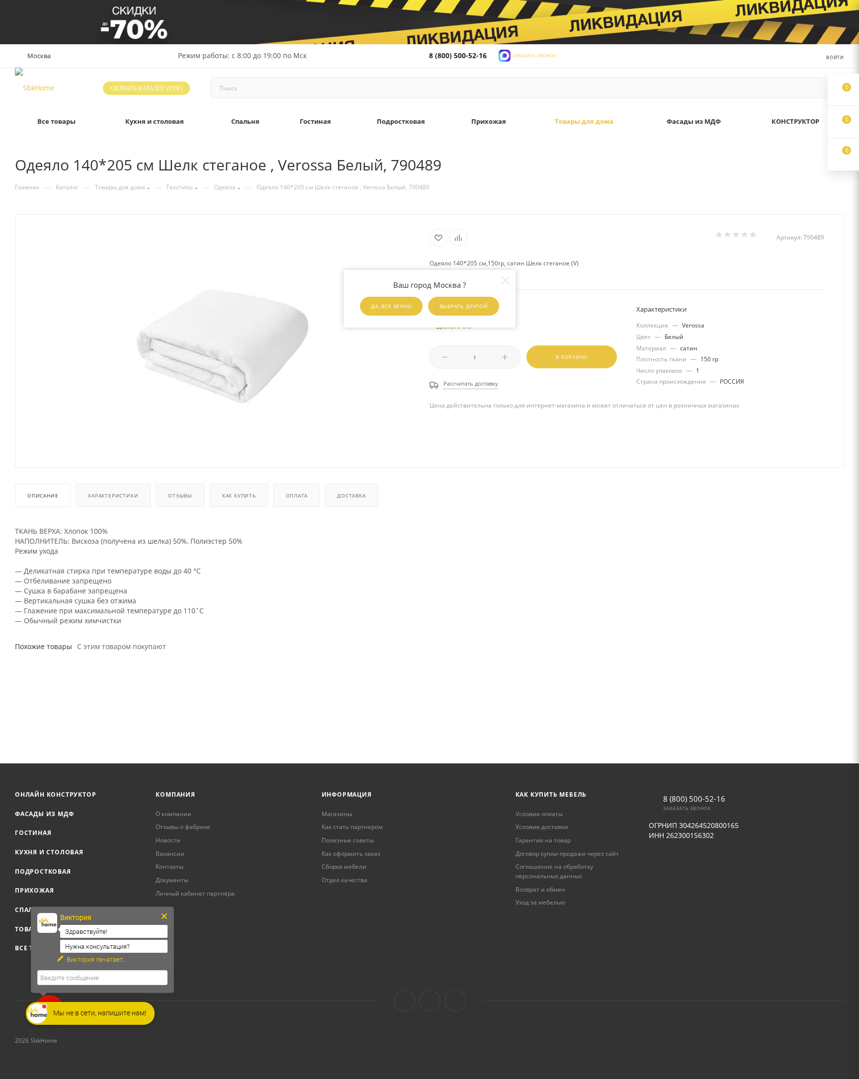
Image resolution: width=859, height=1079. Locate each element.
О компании (173, 814)
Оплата (297, 495)
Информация (347, 794)
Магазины (337, 814)
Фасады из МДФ (44, 814)
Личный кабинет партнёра (195, 893)
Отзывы (180, 495)
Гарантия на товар (543, 840)
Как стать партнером (352, 827)
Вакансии (170, 853)
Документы (172, 880)
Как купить (239, 495)
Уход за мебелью (540, 902)
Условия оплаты (539, 814)
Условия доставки (541, 827)
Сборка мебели (344, 866)
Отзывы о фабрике (183, 827)
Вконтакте (404, 1000)
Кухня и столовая (49, 852)
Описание (42, 495)
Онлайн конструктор (55, 794)
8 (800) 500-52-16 (458, 55)
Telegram (429, 1000)
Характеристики (113, 495)
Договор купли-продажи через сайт (567, 853)
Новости (168, 840)
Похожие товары (43, 646)
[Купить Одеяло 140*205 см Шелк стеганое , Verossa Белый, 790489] (223, 340)
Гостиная (33, 833)
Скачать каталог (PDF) (146, 88)
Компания (175, 794)
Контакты (169, 866)
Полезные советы (348, 840)
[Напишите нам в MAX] (505, 55)
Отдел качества (344, 880)
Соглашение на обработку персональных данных (554, 871)
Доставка (351, 495)
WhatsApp (455, 1000)
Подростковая (43, 871)
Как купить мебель (551, 794)
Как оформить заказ (351, 853)
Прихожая (34, 890)
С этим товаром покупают (121, 646)
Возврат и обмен (540, 889)
